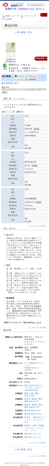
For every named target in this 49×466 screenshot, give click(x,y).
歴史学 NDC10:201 (33, 414)
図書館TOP (11, 9)
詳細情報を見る (11, 83)
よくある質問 (6, 19)
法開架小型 (29, 202)
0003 (27, 189)
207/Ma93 (29, 169)
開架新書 (29, 129)
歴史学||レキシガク (32, 434)
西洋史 (28, 165)
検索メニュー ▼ (12, 16)
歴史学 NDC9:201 (32, 410)
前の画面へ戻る (24, 32)
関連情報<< (41, 58)
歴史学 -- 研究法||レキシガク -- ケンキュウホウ (34, 419)
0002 (27, 153)
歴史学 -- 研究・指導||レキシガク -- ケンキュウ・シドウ (34, 427)
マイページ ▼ (30, 16)
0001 (27, 116)
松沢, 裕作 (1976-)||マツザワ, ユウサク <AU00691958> (33, 387)
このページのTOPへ (38, 226)
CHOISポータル (26, 9)
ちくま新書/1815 (32, 132)
